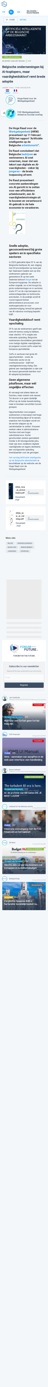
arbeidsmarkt (30, 145)
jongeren (14, 171)
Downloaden (33, 493)
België (29, 279)
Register (24, 685)
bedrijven (27, 154)
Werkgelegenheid (19, 131)
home (12, 20)
